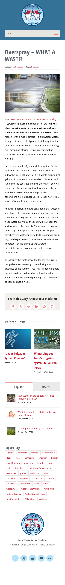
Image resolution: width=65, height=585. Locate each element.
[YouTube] (41, 554)
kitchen (54, 454)
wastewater (11, 485)
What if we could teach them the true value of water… (37, 410)
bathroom (22, 449)
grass (17, 454)
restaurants (37, 475)
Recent (46, 383)
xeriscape (43, 496)
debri (8, 454)
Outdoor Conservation (41, 464)
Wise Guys (30, 496)
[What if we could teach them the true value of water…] (11, 409)
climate (34, 449)
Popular (19, 383)
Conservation (48, 449)
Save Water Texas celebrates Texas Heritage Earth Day (36, 394)
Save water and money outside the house (32, 358)
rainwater (10, 475)
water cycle (49, 485)
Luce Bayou (20, 464)
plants (23, 470)
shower (50, 475)
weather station (13, 496)
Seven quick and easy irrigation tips (36, 425)
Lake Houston (13, 459)
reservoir (24, 475)
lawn (51, 459)
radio (45, 470)
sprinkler (10, 480)
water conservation (30, 485)
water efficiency (13, 490)
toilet (36, 480)
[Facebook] (15, 554)
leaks (8, 464)
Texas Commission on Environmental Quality (32, 119)
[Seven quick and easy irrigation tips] (11, 425)
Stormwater (24, 480)
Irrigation (19, 66)
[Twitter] (23, 554)
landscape (28, 459)
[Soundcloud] (49, 554)
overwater (11, 470)
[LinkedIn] (32, 554)
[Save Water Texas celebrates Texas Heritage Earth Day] (11, 392)
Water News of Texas (35, 490)
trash (45, 480)
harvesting (29, 454)
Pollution (34, 470)
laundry (41, 459)
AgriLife (9, 449)
